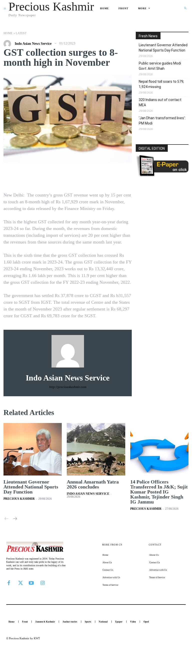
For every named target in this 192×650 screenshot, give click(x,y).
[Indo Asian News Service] (9, 44)
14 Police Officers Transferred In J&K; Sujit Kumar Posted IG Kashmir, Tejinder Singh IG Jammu (159, 491)
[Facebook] (8, 582)
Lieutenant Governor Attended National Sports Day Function (163, 47)
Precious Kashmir (19, 498)
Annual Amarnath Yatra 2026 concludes (93, 484)
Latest (21, 33)
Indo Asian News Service (33, 44)
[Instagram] (42, 582)
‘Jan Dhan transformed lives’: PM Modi (162, 120)
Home (8, 33)
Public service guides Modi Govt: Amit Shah (160, 65)
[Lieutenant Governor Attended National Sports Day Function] (33, 449)
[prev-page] (7, 519)
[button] (185, 8)
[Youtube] (31, 582)
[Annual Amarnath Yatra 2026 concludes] (96, 449)
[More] (116, 177)
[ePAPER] (162, 175)
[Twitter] (20, 582)
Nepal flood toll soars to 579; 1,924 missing (161, 84)
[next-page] (15, 519)
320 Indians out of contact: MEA (160, 102)
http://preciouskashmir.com (67, 387)
